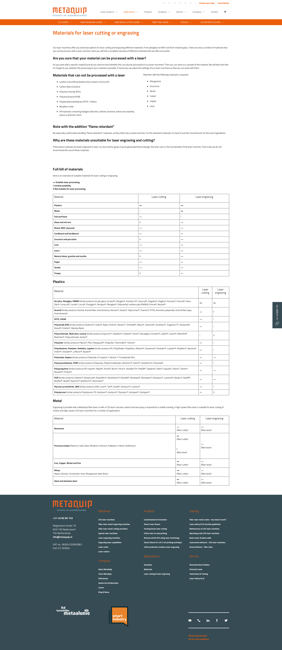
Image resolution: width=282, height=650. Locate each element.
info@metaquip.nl (62, 537)
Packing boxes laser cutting (155, 528)
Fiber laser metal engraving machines (114, 524)
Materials (148, 569)
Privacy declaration (197, 635)
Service (179, 12)
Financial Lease (195, 569)
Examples (148, 564)
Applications (129, 12)
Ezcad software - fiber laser (201, 546)
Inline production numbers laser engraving (161, 546)
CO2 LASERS (63, 22)
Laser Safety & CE (196, 578)
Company (197, 12)
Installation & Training (198, 573)
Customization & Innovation (155, 519)
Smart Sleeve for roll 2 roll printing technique (163, 542)
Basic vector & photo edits (200, 537)
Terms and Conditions (198, 639)
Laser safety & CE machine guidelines (205, 524)
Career (101, 587)
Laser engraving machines (109, 537)
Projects (148, 12)
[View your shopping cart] (225, 12)
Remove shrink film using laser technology (161, 537)
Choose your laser (207, 3)
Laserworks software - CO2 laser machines (207, 542)
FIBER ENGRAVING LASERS (91, 22)
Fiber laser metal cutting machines (112, 528)
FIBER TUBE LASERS (160, 22)
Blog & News (103, 592)
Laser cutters (103, 551)
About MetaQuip (105, 569)
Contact (214, 12)
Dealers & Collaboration (108, 582)
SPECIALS (184, 22)
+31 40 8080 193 (277, 313)
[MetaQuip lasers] (70, 12)
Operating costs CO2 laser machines (204, 533)
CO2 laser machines (106, 519)
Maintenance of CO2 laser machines (204, 528)
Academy (162, 12)
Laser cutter (103, 546)
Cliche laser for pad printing (155, 533)
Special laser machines (108, 533)
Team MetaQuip (104, 573)
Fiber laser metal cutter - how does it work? (207, 519)
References (103, 578)
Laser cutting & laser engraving (157, 573)
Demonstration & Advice (199, 564)
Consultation (223, 3)
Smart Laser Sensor (152, 524)
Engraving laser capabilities (109, 542)
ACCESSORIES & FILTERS (211, 22)
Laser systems (107, 12)
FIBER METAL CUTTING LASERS (127, 22)
